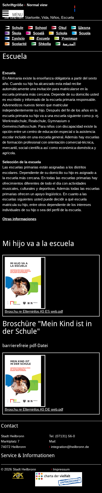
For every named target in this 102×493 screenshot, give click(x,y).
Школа (84, 28)
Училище (69, 38)
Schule (17, 28)
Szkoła (61, 33)
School (41, 28)
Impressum (61, 469)
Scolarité (19, 44)
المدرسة (69, 44)
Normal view (37, 5)
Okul (62, 28)
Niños (54, 17)
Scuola (84, 33)
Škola (16, 33)
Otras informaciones (19, 219)
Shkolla (44, 44)
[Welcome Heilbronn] (75, 9)
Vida (45, 17)
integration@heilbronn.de (70, 447)
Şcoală (38, 33)
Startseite (32, 17)
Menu (17, 14)
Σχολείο (18, 38)
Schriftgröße (12, 5)
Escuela (67, 17)
